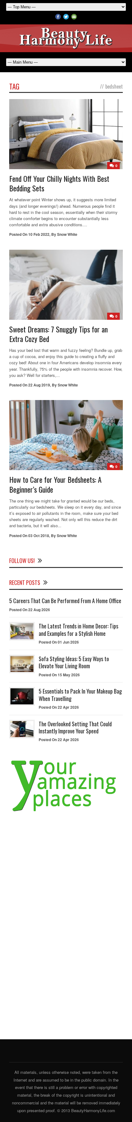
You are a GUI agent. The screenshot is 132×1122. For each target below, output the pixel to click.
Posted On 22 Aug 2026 (29, 609)
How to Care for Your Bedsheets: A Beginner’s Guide (55, 484)
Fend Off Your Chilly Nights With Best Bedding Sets (59, 183)
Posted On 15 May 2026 (59, 675)
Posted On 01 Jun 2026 (59, 642)
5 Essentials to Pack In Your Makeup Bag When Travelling (80, 694)
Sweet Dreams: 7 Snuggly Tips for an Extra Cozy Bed (58, 333)
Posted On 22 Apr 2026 (59, 707)
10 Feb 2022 (38, 234)
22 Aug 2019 (39, 385)
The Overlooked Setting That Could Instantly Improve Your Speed (75, 727)
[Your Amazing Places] (66, 812)
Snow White (67, 234)
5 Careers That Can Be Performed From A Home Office (65, 601)
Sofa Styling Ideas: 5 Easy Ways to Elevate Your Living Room (74, 662)
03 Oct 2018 (38, 535)
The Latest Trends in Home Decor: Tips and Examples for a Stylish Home (78, 629)
